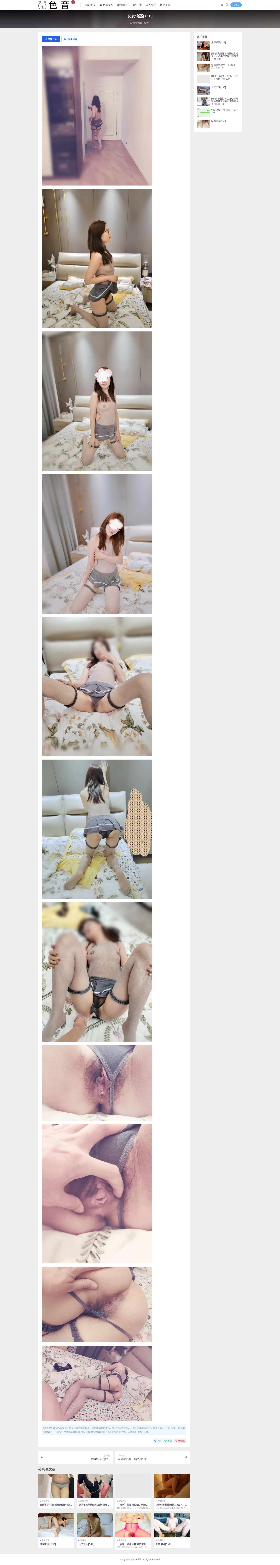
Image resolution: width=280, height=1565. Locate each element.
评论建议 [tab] (72, 39)
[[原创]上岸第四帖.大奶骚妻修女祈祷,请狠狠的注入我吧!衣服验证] (95, 1486)
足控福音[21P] (218, 42)
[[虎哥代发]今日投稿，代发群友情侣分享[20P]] (203, 79)
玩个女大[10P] (86, 1544)
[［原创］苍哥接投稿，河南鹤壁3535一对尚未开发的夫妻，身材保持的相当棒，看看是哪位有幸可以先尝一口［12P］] (133, 1486)
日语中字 (136, 5)
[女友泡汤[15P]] (172, 1525)
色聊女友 (108, 5)
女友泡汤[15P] (163, 1544)
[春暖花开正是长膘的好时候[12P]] (56, 1486)
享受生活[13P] (218, 87)
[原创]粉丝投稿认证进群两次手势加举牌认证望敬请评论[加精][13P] (225, 101)
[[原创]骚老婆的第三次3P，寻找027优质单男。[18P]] (172, 1486)
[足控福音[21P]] (203, 45)
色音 (139, 1559)
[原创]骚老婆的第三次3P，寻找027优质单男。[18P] (171, 1506)
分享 (159, 1441)
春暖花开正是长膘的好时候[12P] (55, 1506)
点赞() (181, 1441)
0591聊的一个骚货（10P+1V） (224, 111)
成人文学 (151, 5)
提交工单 (165, 5)
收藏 (169, 1441)
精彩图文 (90, 5)
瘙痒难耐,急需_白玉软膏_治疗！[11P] (224, 66)
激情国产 (122, 5)
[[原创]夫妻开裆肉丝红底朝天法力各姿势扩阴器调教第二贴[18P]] (203, 56)
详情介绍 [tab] (52, 39)
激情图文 (137, 22)
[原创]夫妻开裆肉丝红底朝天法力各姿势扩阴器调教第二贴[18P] (225, 56)
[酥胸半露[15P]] (203, 124)
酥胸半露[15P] (218, 120)
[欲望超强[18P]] (56, 1525)
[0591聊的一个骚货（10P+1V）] (203, 112)
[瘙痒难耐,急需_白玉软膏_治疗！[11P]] (203, 68)
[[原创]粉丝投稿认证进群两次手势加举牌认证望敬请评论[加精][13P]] (203, 101)
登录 (237, 5)
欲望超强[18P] (48, 1544)
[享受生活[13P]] (203, 90)
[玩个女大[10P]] (95, 1525)
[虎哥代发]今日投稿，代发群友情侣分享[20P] (224, 77)
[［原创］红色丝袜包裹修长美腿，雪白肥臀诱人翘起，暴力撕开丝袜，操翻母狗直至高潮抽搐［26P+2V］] (133, 1525)
